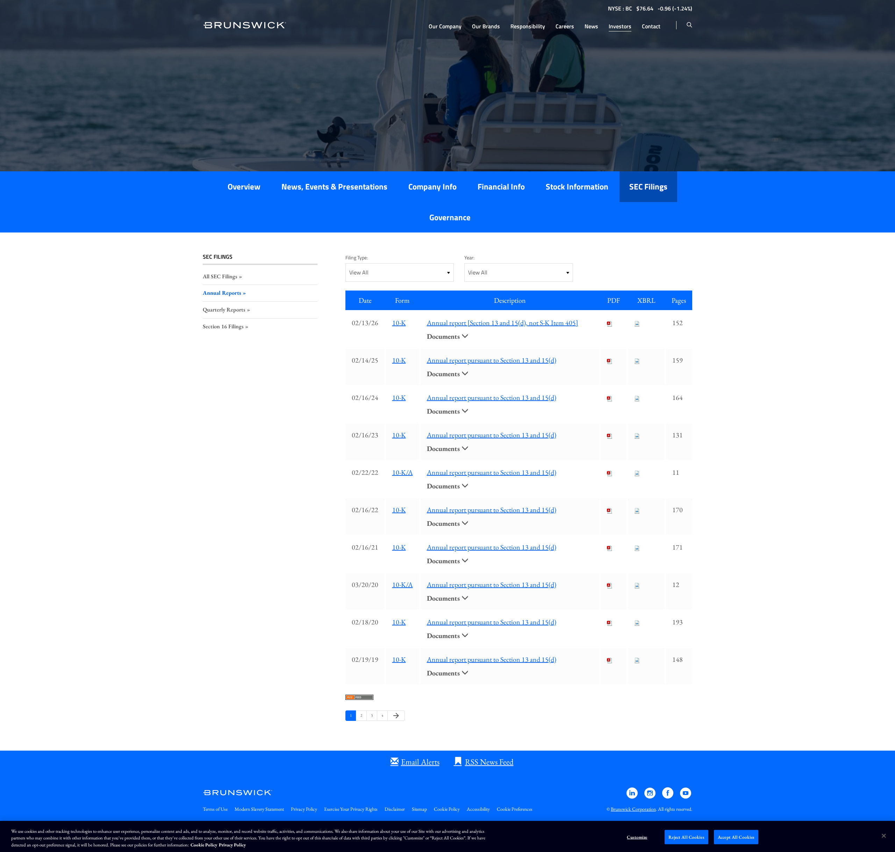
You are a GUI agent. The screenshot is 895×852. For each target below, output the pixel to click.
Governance (450, 217)
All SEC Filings (220, 276)
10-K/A (402, 472)
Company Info (432, 186)
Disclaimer (395, 809)
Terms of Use (215, 809)
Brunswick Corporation (633, 809)
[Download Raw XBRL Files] (637, 322)
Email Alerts (420, 762)
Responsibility (527, 26)
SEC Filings (648, 186)
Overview (244, 186)
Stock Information (577, 186)
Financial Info (501, 186)
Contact (651, 26)
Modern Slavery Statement (259, 809)
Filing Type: (356, 257)
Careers (565, 26)
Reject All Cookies (686, 837)
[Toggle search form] (689, 25)
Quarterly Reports (224, 309)
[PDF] (610, 322)
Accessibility (478, 809)
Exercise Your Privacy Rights (351, 809)
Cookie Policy (447, 809)
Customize (637, 837)
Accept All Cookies (736, 837)
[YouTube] (685, 796)
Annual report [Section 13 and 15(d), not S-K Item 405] (502, 322)
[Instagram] (650, 796)
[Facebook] (668, 796)
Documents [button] (444, 336)
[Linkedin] (632, 796)
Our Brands (486, 26)
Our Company (445, 26)
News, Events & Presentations (334, 186)
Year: (469, 257)
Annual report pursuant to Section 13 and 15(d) (491, 360)
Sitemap (419, 809)
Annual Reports (222, 292)
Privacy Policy (304, 809)
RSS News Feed (489, 762)
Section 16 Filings (223, 326)
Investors (620, 26)
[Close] (884, 835)
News (591, 26)
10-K (399, 322)
